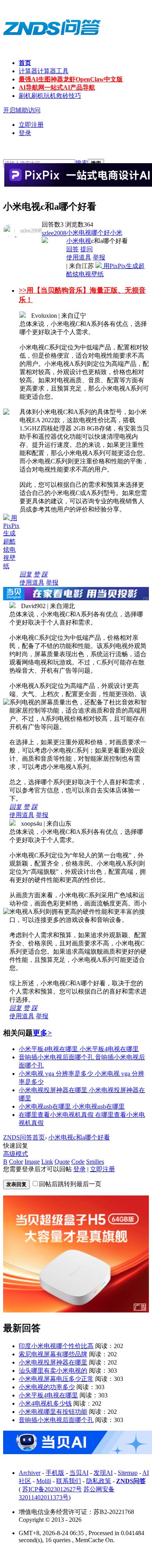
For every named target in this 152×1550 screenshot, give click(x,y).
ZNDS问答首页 (24, 1137)
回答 (72, 249)
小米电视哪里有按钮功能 (53, 1411)
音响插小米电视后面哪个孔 (56, 1420)
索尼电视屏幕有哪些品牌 (53, 1354)
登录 (25, 133)
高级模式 (15, 1153)
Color (16, 1161)
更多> (42, 1033)
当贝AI (78, 1472)
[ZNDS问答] (52, 43)
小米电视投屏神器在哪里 (53, 1362)
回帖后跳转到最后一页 (70, 1184)
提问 (86, 249)
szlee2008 (54, 233)
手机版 (55, 1472)
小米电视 (78, 232)
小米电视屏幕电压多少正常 (56, 1378)
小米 (116, 232)
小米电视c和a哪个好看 (79, 1137)
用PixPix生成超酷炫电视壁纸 (11, 542)
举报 (99, 257)
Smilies (95, 1161)
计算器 (44, 71)
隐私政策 (98, 1481)
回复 (25, 574)
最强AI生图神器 (71, 79)
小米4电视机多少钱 (45, 1403)
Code (78, 1161)
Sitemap (128, 1472)
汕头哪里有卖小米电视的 (53, 1370)
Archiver (30, 1472)
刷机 (50, 95)
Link (47, 1161)
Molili (43, 1481)
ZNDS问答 (131, 1481)
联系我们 (68, 1481)
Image (32, 1161)
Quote (62, 1161)
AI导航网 (57, 87)
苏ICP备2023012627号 (52, 1489)
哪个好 (100, 232)
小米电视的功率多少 (47, 1387)
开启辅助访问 (22, 110)
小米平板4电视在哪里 (48, 1395)
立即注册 (31, 124)
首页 (25, 62)
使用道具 (78, 257)
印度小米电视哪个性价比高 (56, 1346)
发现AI (103, 1472)
